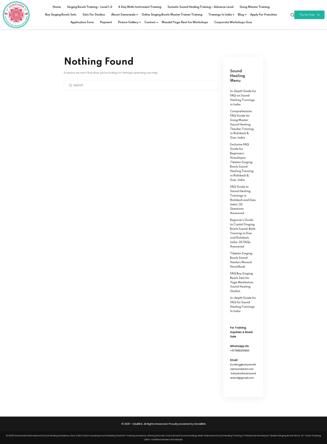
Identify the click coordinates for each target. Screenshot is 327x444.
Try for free (307, 14)
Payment (106, 22)
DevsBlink (200, 424)
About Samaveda (123, 14)
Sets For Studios (94, 14)
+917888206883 (239, 350)
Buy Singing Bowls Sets (60, 14)
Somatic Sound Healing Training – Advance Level (200, 7)
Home (57, 7)
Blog (241, 14)
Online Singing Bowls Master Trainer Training (172, 14)
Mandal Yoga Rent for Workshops (185, 22)
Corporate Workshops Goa (233, 22)
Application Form (82, 22)
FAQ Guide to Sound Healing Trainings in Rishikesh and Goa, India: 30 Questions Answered (243, 200)
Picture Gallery (128, 22)
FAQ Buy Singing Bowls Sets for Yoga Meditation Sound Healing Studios (241, 282)
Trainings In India (220, 14)
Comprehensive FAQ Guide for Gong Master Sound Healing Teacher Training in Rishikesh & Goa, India (242, 124)
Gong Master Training (255, 7)
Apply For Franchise (263, 14)
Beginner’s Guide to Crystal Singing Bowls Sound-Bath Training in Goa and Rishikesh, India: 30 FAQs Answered (242, 233)
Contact (149, 22)
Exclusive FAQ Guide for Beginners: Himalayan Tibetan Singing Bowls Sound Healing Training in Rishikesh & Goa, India (241, 162)
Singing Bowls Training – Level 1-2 (89, 7)
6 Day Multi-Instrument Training (139, 7)
